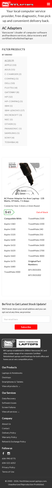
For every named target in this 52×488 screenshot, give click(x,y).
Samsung (12, 133)
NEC (9, 119)
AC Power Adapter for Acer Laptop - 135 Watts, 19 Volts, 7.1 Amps (24, 199)
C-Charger (13, 74)
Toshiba (11, 142)
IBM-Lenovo (15, 110)
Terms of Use (8, 471)
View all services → (11, 411)
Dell (10, 83)
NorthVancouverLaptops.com (33, 481)
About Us (6, 424)
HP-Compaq (14, 101)
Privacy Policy (8, 467)
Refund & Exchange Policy (14, 441)
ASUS (10, 69)
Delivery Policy (9, 432)
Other (10, 124)
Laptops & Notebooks (12, 373)
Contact (5, 428)
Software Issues (9, 403)
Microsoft (13, 115)
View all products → (11, 386)
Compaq (12, 78)
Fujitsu (11, 87)
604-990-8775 (9, 458)
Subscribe (26, 327)
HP (9, 96)
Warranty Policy (9, 437)
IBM (9, 106)
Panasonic (13, 128)
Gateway (12, 92)
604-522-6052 (9, 463)
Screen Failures (9, 407)
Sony (9, 137)
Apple (10, 65)
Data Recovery (9, 398)
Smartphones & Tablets (12, 381)
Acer (9, 60)
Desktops (6, 377)
